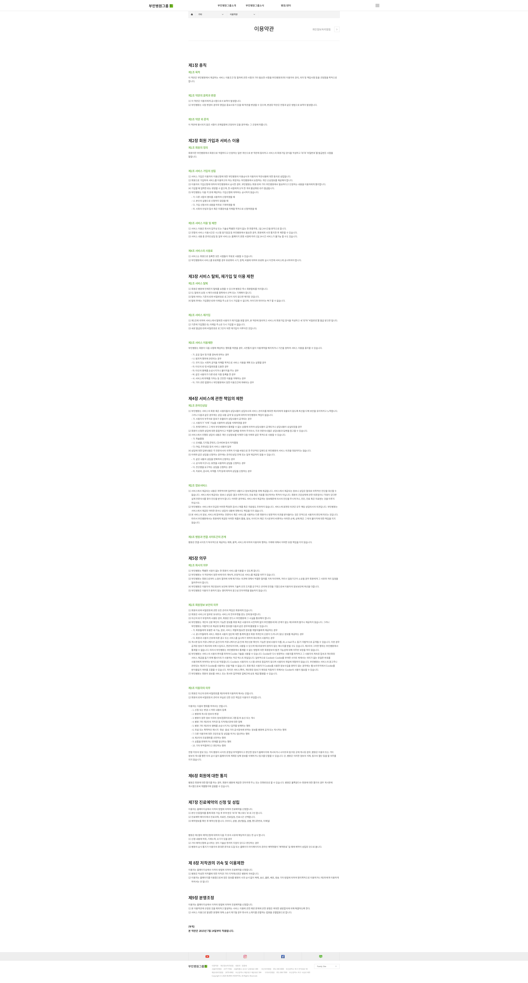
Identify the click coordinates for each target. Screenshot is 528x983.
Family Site (321, 966)
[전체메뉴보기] (377, 5)
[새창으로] (207, 956)
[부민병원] (161, 4)
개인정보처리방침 (226, 965)
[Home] (191, 14)
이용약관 (215, 965)
